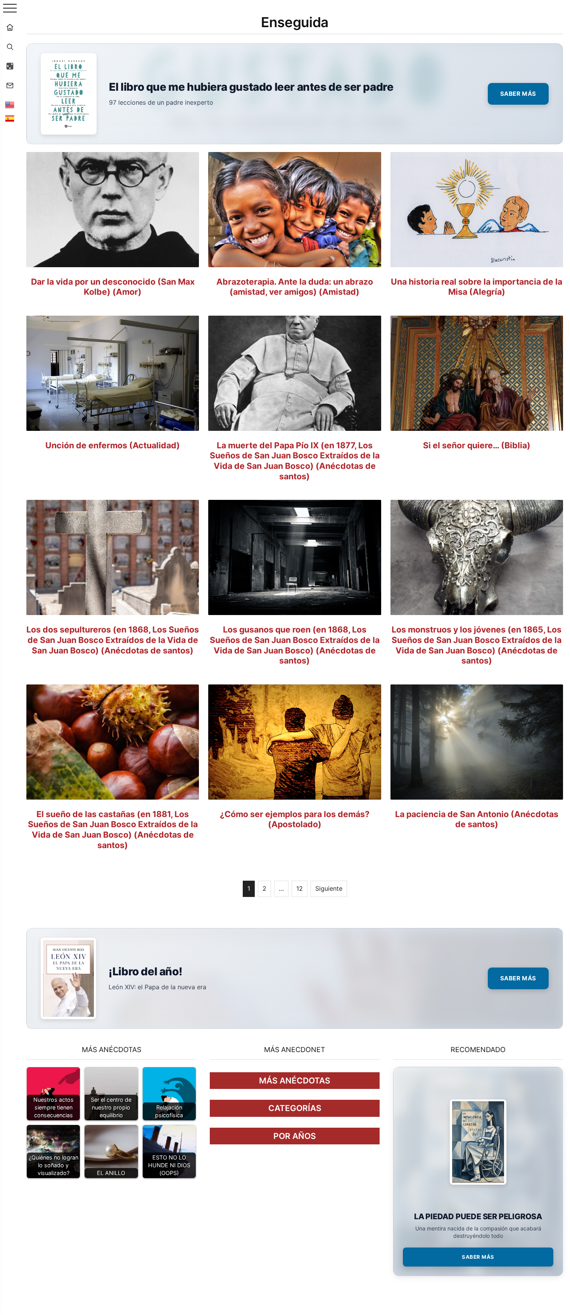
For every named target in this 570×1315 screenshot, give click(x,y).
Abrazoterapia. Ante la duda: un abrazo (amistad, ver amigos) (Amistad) (294, 286)
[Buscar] (10, 46)
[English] (10, 105)
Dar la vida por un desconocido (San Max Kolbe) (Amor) (113, 286)
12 (299, 888)
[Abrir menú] (10, 9)
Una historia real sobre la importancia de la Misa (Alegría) (476, 286)
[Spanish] (10, 118)
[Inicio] (10, 27)
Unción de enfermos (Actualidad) (112, 445)
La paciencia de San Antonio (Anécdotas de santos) (476, 819)
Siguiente (328, 888)
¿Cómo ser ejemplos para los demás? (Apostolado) (295, 819)
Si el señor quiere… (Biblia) (476, 445)
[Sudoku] (10, 66)
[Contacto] (10, 85)
